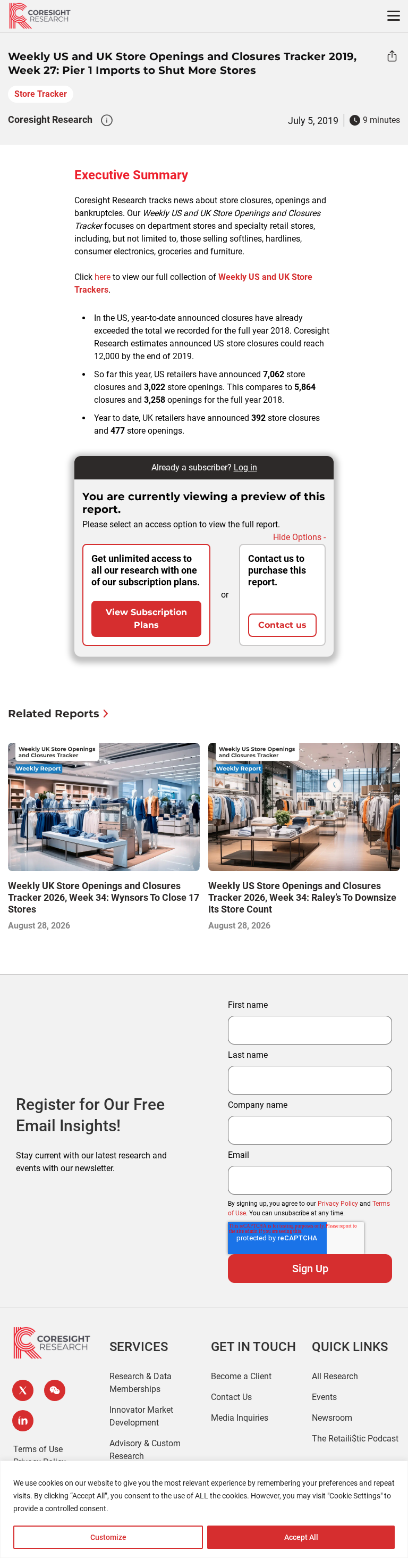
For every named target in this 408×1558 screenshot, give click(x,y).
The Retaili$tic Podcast (355, 1438)
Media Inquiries (239, 1418)
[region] (204, 1509)
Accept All (301, 1537)
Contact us (282, 625)
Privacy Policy (338, 1203)
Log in (245, 467)
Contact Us (231, 1397)
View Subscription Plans (146, 618)
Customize (108, 1537)
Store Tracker (40, 94)
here (102, 277)
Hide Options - (299, 537)
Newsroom (332, 1418)
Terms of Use (38, 1449)
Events (324, 1397)
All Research (335, 1376)
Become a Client (241, 1376)
